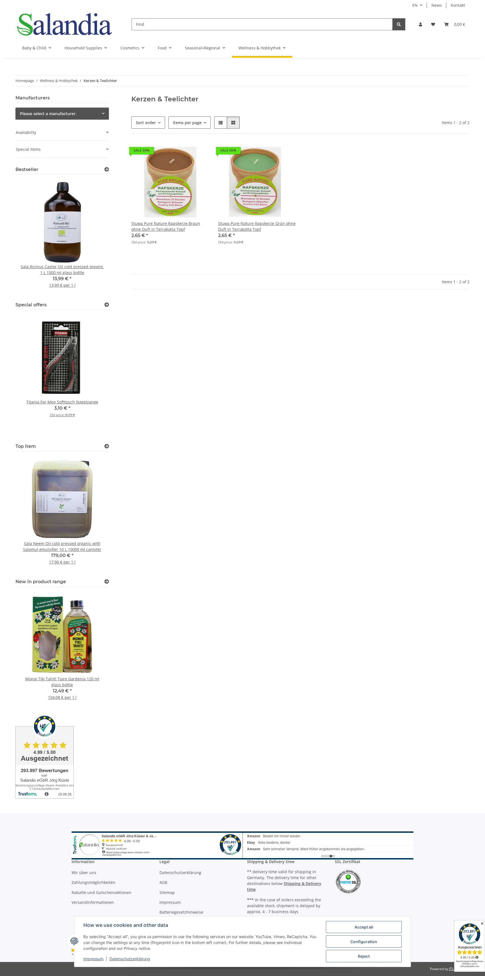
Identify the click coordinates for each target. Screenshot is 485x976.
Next (95, 237)
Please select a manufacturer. (48, 113)
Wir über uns (84, 872)
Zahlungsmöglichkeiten (93, 882)
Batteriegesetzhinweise (181, 912)
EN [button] (415, 5)
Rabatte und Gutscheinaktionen (101, 892)
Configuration (363, 941)
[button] (420, 24)
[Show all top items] (106, 446)
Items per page (187, 122)
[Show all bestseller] (106, 169)
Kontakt (458, 5)
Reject (364, 956)
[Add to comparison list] (185, 152)
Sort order (146, 122)
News (436, 5)
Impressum (93, 958)
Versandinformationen (93, 902)
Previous (29, 237)
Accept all (363, 927)
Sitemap (167, 892)
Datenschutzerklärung (129, 958)
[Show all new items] (106, 581)
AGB (163, 882)
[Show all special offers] (106, 304)
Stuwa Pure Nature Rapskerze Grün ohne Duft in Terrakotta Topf (257, 226)
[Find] (398, 24)
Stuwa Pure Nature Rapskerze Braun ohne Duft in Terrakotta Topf (165, 226)
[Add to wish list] (199, 152)
